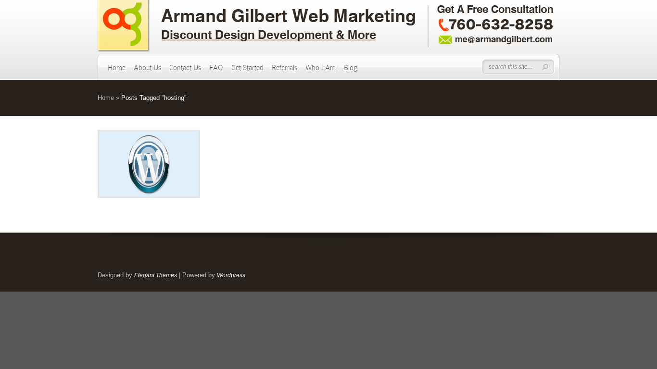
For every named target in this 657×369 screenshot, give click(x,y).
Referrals (284, 68)
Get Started (247, 68)
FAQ (216, 68)
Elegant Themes (155, 275)
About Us (147, 68)
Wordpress (231, 275)
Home (117, 68)
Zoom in (127, 164)
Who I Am (320, 68)
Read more (174, 164)
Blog (350, 68)
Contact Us (185, 68)
